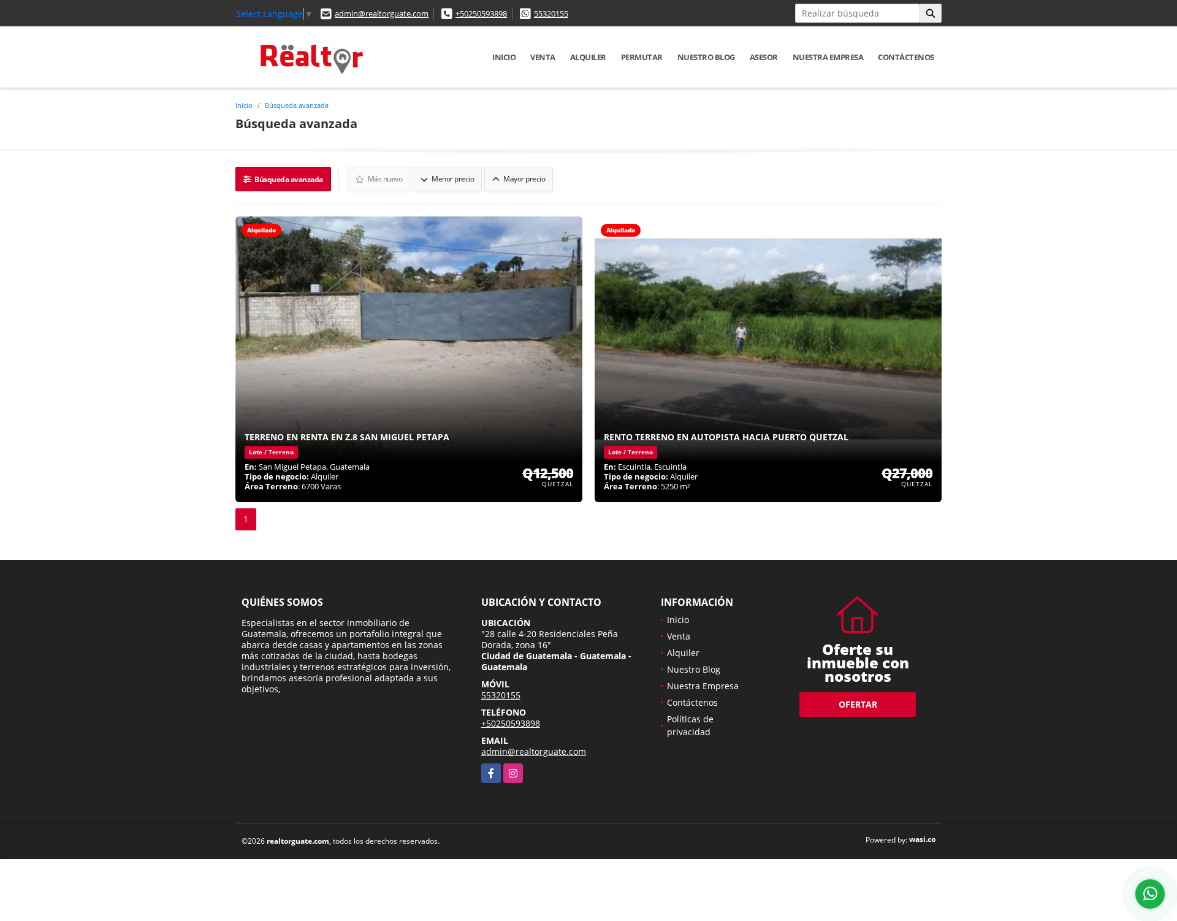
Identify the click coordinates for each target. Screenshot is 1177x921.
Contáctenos (906, 57)
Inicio (504, 57)
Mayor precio (524, 179)
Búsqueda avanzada (297, 105)
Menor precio (452, 179)
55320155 (551, 13)
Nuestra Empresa (828, 57)
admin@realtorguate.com (382, 13)
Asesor (764, 57)
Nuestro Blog (706, 57)
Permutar (642, 57)
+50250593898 (481, 13)
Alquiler (588, 57)
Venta (542, 57)
